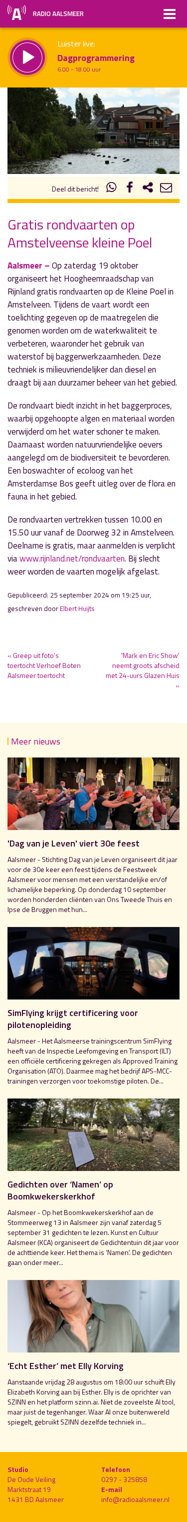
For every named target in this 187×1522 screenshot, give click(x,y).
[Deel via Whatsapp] (111, 189)
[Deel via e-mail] (166, 189)
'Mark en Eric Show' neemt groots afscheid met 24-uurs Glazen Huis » (143, 670)
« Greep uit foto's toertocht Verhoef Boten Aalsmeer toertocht (44, 665)
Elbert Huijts (77, 609)
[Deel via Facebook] (129, 189)
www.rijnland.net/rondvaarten (72, 558)
